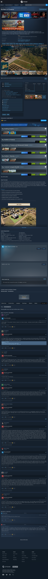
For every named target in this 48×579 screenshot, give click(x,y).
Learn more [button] (43, 120)
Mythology (20, 43)
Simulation (11, 43)
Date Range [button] (24, 303)
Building (17, 43)
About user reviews (4, 291)
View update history (5, 105)
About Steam (4, 553)
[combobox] (35, 5)
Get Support (34, 557)
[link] (33, 136)
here (21, 282)
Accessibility (24, 555)
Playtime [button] (30, 303)
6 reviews (5, 353)
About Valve (15, 553)
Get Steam (34, 553)
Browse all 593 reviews (24, 539)
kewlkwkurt (6, 369)
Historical (27, 43)
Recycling (15, 559)
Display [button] (36, 303)
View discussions (5, 108)
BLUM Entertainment (9, 92)
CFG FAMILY (8, 94)
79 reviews (5, 473)
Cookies (23, 559)
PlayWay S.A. (14, 93)
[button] (2, 5)
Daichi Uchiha (6, 448)
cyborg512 (6, 472)
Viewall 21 (44, 97)
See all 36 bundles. (4, 176)
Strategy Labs (15, 92)
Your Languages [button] (7, 306)
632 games (5, 385)
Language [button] (18, 303)
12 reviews (5, 315)
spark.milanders (7, 384)
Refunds (23, 561)
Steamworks (4, 557)
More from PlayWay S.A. (11, 246)
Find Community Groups (6, 110)
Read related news (5, 107)
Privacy (23, 553)
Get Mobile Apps (34, 555)
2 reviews (5, 449)
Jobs (14, 555)
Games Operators (9, 93)
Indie (14, 43)
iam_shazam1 (6, 314)
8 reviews (5, 405)
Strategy (7, 43)
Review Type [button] (4, 303)
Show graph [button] (43, 303)
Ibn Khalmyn (6, 330)
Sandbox (24, 43)
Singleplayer (40, 43)
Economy (31, 43)
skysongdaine (6, 422)
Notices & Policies (25, 557)
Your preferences (10, 291)
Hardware (14, 557)
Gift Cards (4, 561)
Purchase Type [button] (11, 303)
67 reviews (10, 385)
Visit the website (5, 99)
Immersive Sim (35, 43)
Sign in (2, 78)
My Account (34, 559)
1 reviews (5, 495)
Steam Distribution (5, 559)
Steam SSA (4, 555)
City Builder (4, 43)
